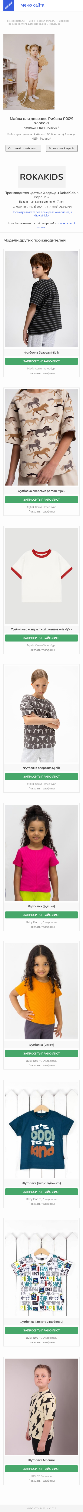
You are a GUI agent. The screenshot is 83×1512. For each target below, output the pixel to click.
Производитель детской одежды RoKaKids (34, 23)
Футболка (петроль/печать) (41, 1183)
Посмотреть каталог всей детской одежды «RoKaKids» (41, 213)
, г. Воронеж (41, 195)
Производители (15, 20)
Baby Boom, (41, 922)
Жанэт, (41, 1476)
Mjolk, (41, 368)
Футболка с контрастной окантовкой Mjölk (41, 629)
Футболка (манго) (41, 1044)
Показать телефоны (42, 373)
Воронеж (64, 20)
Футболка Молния (41, 1460)
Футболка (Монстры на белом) (41, 1321)
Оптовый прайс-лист (23, 148)
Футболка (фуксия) (41, 906)
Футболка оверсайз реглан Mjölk (41, 491)
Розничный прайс (62, 148)
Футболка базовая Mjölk (41, 352)
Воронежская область (42, 20)
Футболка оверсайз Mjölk (41, 767)
